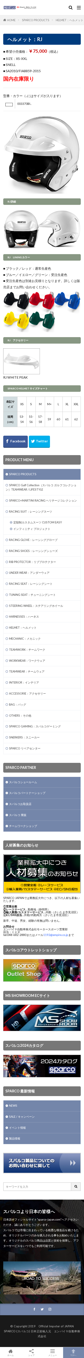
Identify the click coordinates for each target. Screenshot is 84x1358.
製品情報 (14, 1138)
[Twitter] (39, 442)
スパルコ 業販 (17, 815)
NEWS (13, 1105)
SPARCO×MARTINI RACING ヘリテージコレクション (43, 500)
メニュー (52, 1355)
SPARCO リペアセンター (24, 748)
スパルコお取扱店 (20, 804)
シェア (31, 1355)
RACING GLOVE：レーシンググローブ (33, 540)
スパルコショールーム (23, 782)
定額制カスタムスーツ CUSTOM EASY (37, 522)
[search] (76, 1186)
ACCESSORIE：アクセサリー (27, 693)
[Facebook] (15, 442)
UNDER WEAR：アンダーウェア (29, 572)
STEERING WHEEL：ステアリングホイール (36, 605)
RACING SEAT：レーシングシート (31, 583)
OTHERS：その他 (20, 715)
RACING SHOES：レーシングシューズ (33, 551)
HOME (11, 20)
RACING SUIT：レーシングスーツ (30, 511)
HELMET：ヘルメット (69, 20)
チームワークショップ (23, 826)
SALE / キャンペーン (22, 1116)
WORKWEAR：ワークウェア (27, 660)
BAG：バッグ (17, 704)
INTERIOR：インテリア (24, 682)
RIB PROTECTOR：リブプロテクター (32, 562)
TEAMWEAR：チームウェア (27, 671)
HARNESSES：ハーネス (24, 616)
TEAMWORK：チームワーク (27, 649)
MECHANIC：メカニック (25, 638)
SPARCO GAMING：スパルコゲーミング (35, 726)
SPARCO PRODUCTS (35, 20)
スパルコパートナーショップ (27, 793)
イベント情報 (17, 1127)
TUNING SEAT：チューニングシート (32, 594)
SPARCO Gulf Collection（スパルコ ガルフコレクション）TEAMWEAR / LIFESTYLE (41, 487)
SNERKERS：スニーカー (24, 737)
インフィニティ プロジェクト (31, 529)
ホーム (10, 1355)
